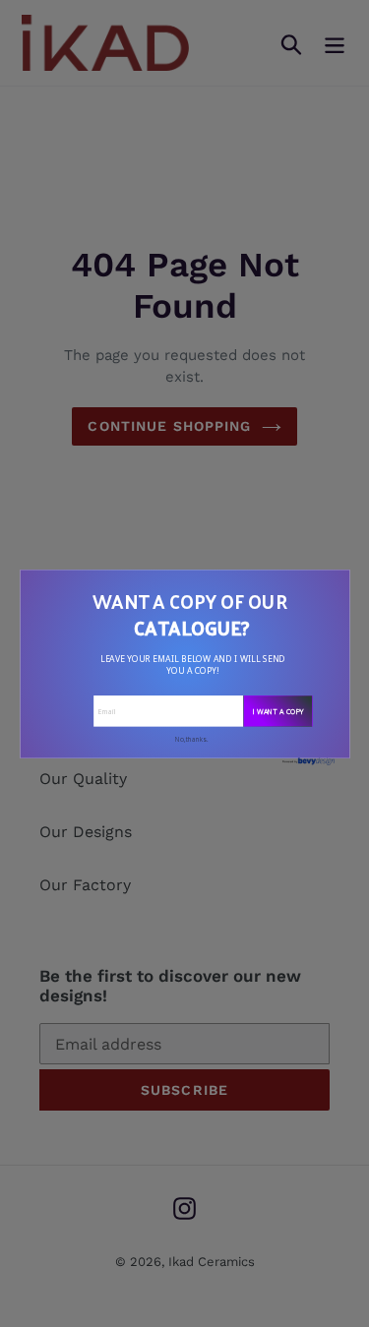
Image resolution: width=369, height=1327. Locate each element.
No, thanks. (192, 739)
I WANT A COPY (278, 710)
